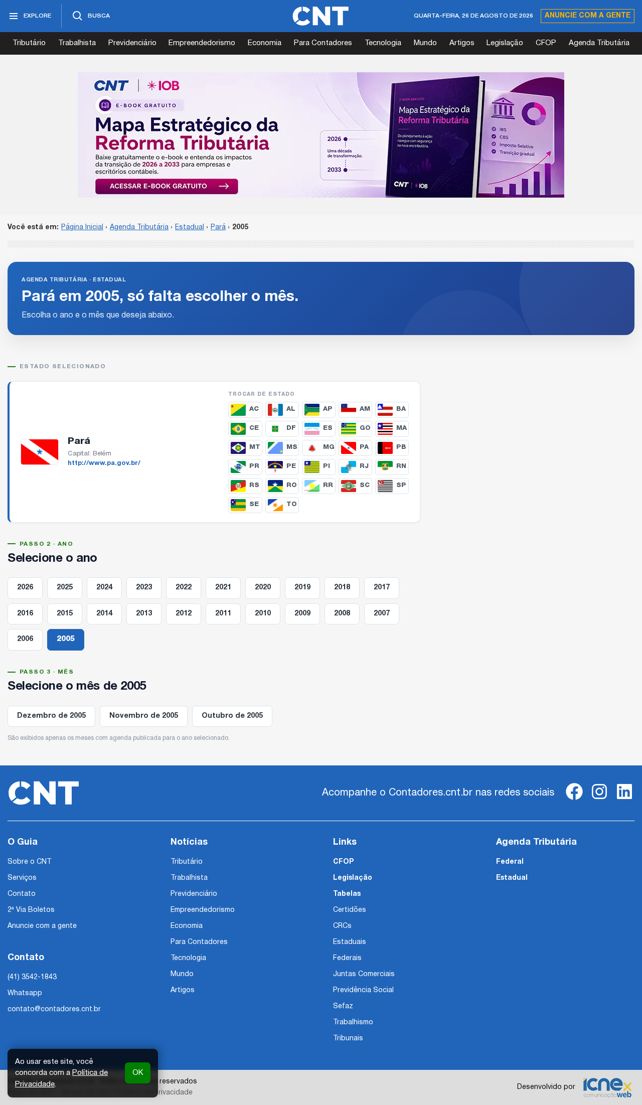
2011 (223, 613)
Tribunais (348, 1038)
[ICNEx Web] (607, 1087)
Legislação (505, 43)
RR (328, 485)
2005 (66, 639)
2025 (65, 587)
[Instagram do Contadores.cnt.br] (599, 800)
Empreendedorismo (202, 43)
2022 (184, 587)
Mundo (425, 43)
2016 (25, 613)
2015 (65, 613)
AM (365, 409)
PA (364, 447)
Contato (22, 894)
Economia (264, 43)
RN (401, 466)
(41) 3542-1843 (32, 977)
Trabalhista (77, 43)
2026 (25, 587)
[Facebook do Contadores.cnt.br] (574, 800)
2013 (144, 613)
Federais (347, 958)
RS (254, 485)
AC (254, 409)
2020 (263, 587)
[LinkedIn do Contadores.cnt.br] (624, 800)
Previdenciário (132, 43)
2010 (263, 613)
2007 (382, 613)
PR (254, 466)
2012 (184, 613)
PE (291, 466)
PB (401, 447)
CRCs (342, 926)
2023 (144, 587)
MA (401, 428)
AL (290, 409)
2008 (342, 613)
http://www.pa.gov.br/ (104, 463)
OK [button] (137, 1072)
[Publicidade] (321, 135)
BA (401, 409)
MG (329, 447)
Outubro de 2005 (232, 716)
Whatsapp (25, 993)
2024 (104, 587)
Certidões (349, 910)
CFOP (546, 43)
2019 (302, 587)
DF (291, 428)
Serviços (22, 878)
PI (326, 466)
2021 (223, 587)
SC (365, 485)
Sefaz (343, 1006)
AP (328, 409)
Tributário (29, 43)
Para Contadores (323, 43)
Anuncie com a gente (587, 16)
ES (328, 428)
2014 (104, 613)
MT (254, 447)
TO (291, 504)
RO (291, 485)
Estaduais (349, 942)
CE (254, 428)
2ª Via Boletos (31, 910)
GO (365, 428)
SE (254, 504)
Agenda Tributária (599, 43)
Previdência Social (363, 990)
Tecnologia (383, 43)
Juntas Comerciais (364, 974)
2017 (382, 587)
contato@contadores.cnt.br (54, 1009)
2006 (25, 639)
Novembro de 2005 (143, 716)
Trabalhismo (353, 1022)
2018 (342, 587)
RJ (364, 466)
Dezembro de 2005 (51, 716)
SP (401, 485)
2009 (302, 613)
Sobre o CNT (29, 862)
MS (291, 447)
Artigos (461, 43)
